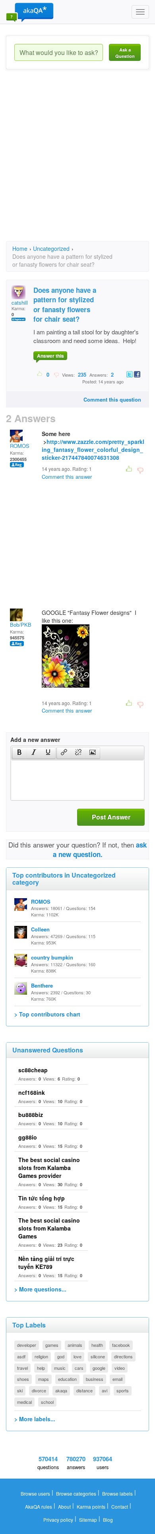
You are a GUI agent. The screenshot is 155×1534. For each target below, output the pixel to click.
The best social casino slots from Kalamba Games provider (49, 1167)
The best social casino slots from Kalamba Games (49, 1228)
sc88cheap (33, 1070)
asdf (21, 1356)
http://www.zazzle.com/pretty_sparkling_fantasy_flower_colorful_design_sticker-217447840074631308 (93, 449)
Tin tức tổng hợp (41, 1198)
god (60, 1356)
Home (19, 248)
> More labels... (34, 1419)
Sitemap (88, 1519)
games (51, 1345)
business (94, 1379)
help (41, 1368)
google (99, 1368)
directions (123, 1356)
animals (75, 1345)
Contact (119, 1506)
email (117, 1379)
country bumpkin (52, 957)
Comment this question (112, 399)
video (119, 1368)
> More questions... (40, 1289)
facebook (121, 1345)
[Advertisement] (77, 162)
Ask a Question (125, 53)
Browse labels (117, 1493)
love (77, 1356)
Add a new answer (35, 739)
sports (122, 1390)
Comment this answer (67, 476)
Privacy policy (58, 1519)
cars (79, 1368)
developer (26, 1345)
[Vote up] (40, 374)
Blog (108, 1519)
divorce (39, 1390)
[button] (19, 753)
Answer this (50, 355)
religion (41, 1356)
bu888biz (30, 1115)
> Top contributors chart (47, 1014)
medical (24, 1402)
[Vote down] (56, 374)
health (97, 1345)
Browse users (35, 1493)
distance (84, 1390)
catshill (20, 302)
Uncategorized (51, 248)
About (64, 1506)
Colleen (40, 929)
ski (20, 1390)
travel (22, 1368)
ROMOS (19, 445)
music (60, 1368)
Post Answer (111, 816)
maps (43, 1379)
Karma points (91, 1506)
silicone (98, 1356)
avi (104, 1390)
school (47, 1402)
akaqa (61, 1390)
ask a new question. (100, 849)
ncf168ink (31, 1092)
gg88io (27, 1137)
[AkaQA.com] (30, 12)
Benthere (42, 985)
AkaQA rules (38, 1506)
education (67, 1379)
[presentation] (19, 752)
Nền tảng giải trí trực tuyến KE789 (46, 1262)
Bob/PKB (20, 624)
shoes (23, 1379)
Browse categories (76, 1493)
